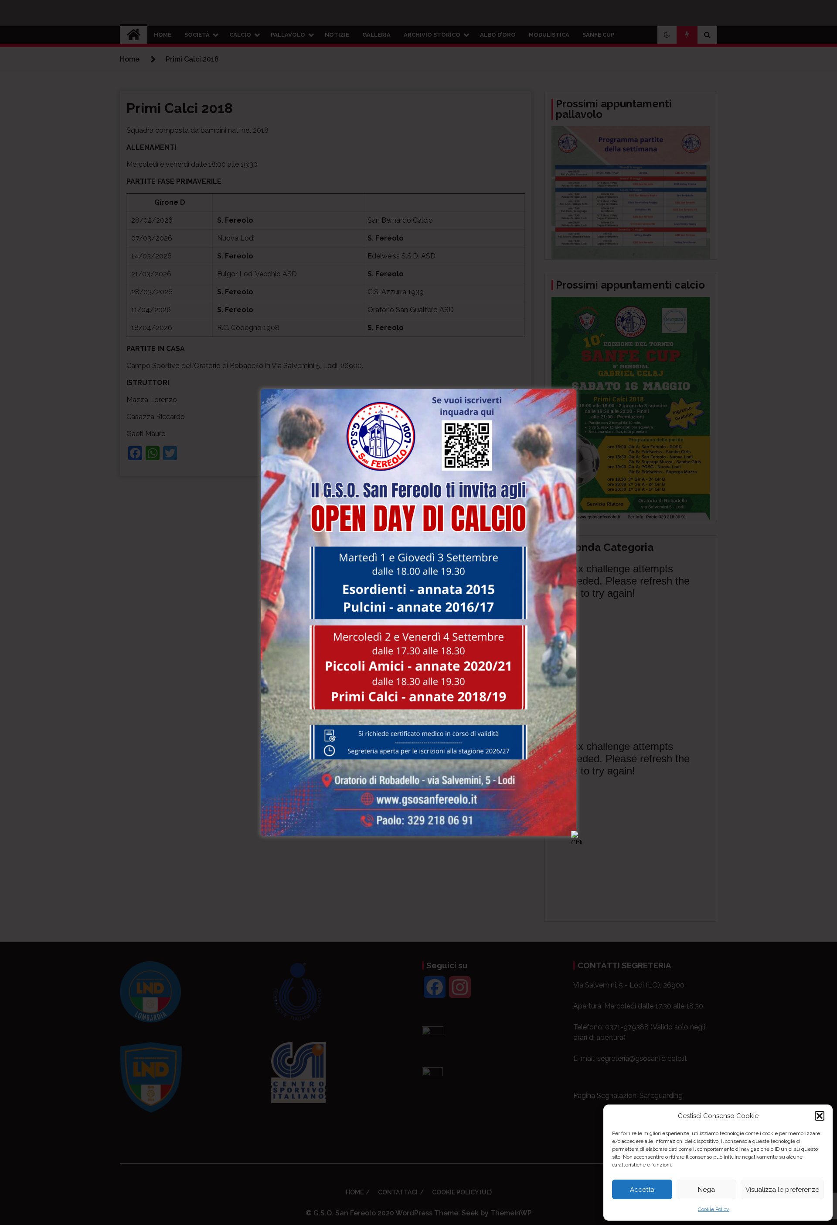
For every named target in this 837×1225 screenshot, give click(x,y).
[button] (819, 1115)
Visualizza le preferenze (782, 1190)
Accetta (642, 1190)
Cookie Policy (713, 1209)
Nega (706, 1190)
